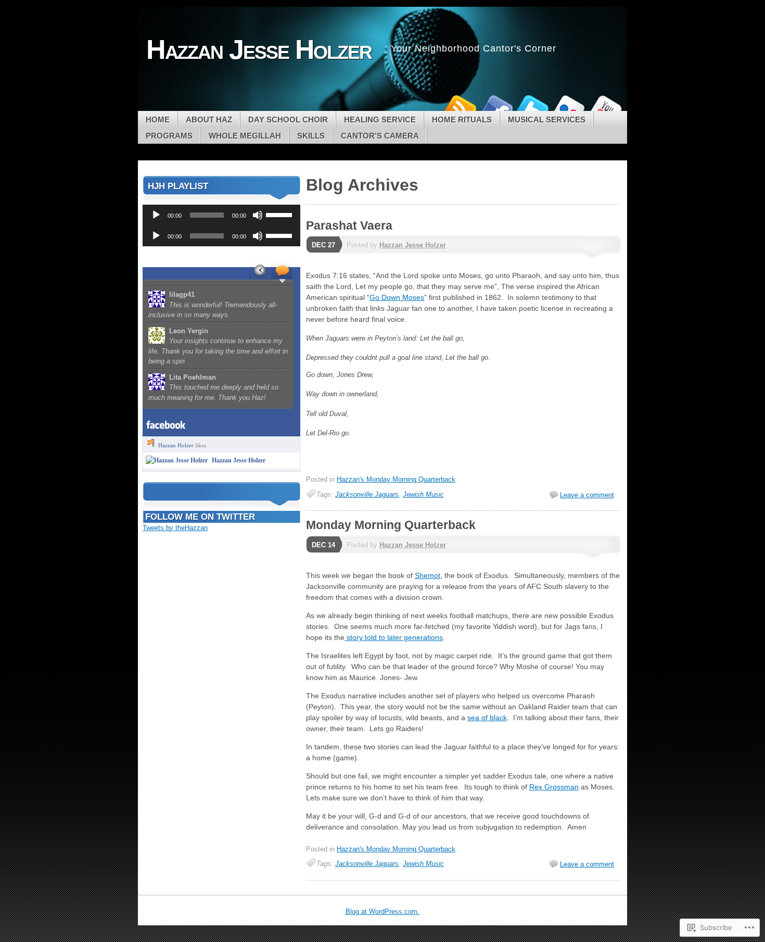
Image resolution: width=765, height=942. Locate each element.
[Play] (156, 215)
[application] (221, 215)
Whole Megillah (245, 135)
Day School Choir (288, 119)
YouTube (605, 107)
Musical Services (546, 119)
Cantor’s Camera (380, 135)
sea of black (487, 717)
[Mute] (257, 215)
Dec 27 (323, 245)
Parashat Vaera (349, 225)
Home (158, 119)
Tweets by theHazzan (175, 528)
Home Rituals (462, 119)
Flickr (568, 107)
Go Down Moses (396, 297)
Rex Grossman (554, 787)
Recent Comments (281, 270)
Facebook (496, 107)
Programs (169, 135)
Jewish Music (423, 494)
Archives (259, 270)
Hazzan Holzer (176, 445)
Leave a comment (587, 495)
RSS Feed (459, 107)
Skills (311, 135)
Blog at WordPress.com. (382, 911)
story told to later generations (394, 637)
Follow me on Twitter (200, 517)
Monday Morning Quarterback (391, 525)
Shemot (427, 575)
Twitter (532, 107)
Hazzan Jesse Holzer (412, 245)
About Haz (209, 119)
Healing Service (380, 119)
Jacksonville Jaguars (367, 494)
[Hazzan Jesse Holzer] (177, 460)
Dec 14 (323, 545)
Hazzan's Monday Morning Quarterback (396, 479)
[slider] (280, 214)
